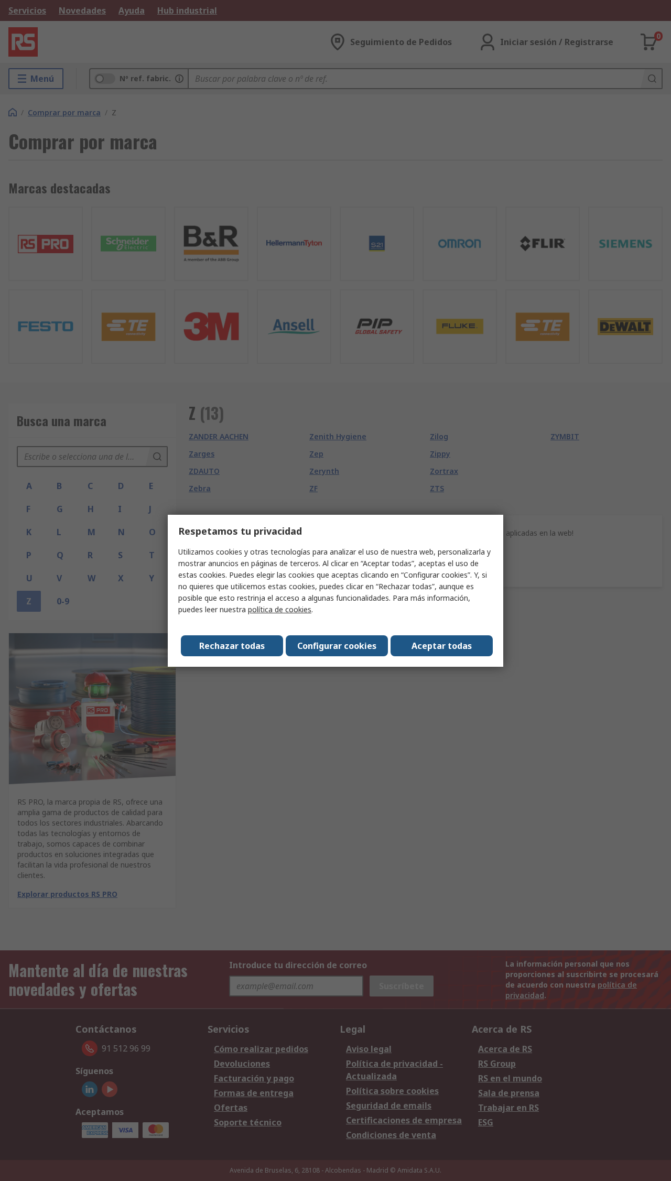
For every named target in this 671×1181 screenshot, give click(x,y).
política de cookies (279, 609)
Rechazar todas (232, 646)
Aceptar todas (442, 646)
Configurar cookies (336, 646)
